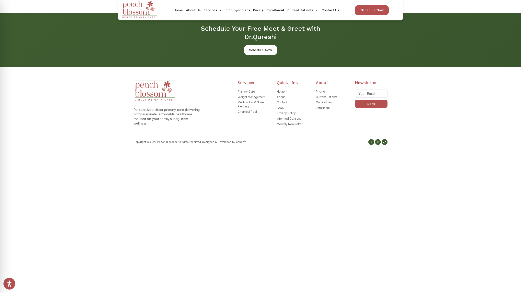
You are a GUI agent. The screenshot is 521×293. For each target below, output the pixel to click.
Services (210, 10)
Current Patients (300, 10)
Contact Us (330, 10)
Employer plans (237, 10)
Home (178, 10)
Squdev (241, 141)
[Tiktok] (384, 142)
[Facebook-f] (371, 142)
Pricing (258, 10)
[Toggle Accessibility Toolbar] (9, 283)
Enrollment (275, 10)
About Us (193, 10)
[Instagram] (378, 142)
